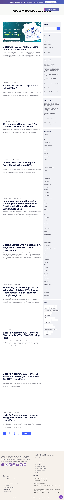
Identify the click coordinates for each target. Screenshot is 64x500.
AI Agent (46, 139)
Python (45, 264)
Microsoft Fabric (47, 242)
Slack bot (46, 281)
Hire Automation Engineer (40, 468)
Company (46, 175)
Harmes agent (47, 228)
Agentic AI (46, 134)
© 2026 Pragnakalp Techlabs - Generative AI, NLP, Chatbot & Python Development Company (32, 498)
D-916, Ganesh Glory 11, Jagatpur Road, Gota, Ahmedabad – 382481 (47, 486)
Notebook (50, 331)
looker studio (47, 322)
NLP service (46, 41)
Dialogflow (46, 192)
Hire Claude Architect (39, 457)
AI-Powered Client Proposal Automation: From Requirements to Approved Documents (51, 115)
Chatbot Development (48, 47)
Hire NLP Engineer (39, 464)
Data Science (47, 189)
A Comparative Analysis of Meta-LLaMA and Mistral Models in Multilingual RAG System (51, 64)
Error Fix (45, 209)
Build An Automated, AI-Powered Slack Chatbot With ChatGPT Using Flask (21, 335)
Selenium (46, 275)
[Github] (21, 464)
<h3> (46, 305)
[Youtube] (17, 464)
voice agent (47, 334)
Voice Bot (46, 289)
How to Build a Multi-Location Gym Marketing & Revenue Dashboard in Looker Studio (51, 109)
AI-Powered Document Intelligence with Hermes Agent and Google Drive (51, 123)
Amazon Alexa (47, 142)
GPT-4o (46, 223)
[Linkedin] (10, 464)
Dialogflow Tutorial (48, 198)
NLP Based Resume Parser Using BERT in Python (51, 75)
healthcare (55, 320)
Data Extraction (47, 184)
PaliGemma (46, 259)
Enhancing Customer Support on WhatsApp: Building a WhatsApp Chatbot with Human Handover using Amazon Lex (20, 205)
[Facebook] (2, 464)
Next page (26, 433)
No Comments (18, 44)
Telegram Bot (47, 287)
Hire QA (36, 472)
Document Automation (49, 317)
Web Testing (46, 292)
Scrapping (46, 273)
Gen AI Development (48, 38)
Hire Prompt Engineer (40, 462)
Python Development (48, 44)
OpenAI (45, 256)
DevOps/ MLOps (7, 491)
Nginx (45, 250)
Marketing (46, 239)
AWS (45, 150)
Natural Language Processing (50, 248)
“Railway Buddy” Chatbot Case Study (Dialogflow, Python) (52, 92)
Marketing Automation (49, 327)
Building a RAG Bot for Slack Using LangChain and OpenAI (20, 48)
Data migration (47, 187)
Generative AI (7, 485)
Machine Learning (47, 237)
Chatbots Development (49, 167)
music (55, 329)
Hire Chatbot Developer (40, 466)
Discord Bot (46, 200)
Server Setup (46, 278)
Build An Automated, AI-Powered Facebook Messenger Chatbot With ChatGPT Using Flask (21, 376)
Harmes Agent (48, 320)
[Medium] (24, 464)
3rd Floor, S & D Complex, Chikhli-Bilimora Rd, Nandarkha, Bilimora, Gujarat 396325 (47, 490)
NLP (45, 253)
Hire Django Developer (40, 470)
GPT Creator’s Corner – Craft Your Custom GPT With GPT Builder (20, 125)
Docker (45, 206)
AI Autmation (53, 308)
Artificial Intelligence (48, 145)
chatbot (46, 164)
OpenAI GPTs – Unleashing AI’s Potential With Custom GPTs (19, 163)
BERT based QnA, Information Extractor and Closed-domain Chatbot (50, 80)
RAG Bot (46, 267)
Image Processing (47, 234)
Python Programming (9, 487)
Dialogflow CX (47, 195)
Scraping (46, 270)
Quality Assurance (48, 50)
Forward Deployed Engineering (11, 478)
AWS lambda (46, 156)
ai (55, 305)
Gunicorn (46, 225)
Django (45, 203)
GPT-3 (45, 220)
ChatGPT (46, 173)
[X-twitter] (6, 464)
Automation (46, 148)
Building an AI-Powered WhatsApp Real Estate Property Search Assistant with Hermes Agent (52, 104)
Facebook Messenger (48, 212)
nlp (45, 331)
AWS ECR (46, 153)
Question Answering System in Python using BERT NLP (52, 88)
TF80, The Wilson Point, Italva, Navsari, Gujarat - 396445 (46, 492)
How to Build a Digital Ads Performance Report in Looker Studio (51, 119)
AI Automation (48, 310)
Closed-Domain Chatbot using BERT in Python (51, 84)
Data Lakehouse (48, 312)
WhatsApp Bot (47, 295)
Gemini (45, 214)
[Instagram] (13, 464)
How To (45, 231)
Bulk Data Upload (47, 162)
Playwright (46, 262)
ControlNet (46, 181)
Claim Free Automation (50, 2)
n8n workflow (47, 245)
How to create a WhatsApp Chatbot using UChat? (21, 86)
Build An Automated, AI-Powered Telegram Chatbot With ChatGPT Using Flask (20, 418)
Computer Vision (47, 178)
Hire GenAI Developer (40, 459)
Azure (45, 159)
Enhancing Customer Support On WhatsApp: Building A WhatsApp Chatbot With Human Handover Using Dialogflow (20, 291)
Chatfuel (46, 170)
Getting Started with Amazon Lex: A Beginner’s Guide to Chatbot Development (22, 247)
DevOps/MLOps (47, 52)
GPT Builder (46, 217)
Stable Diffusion (47, 284)
